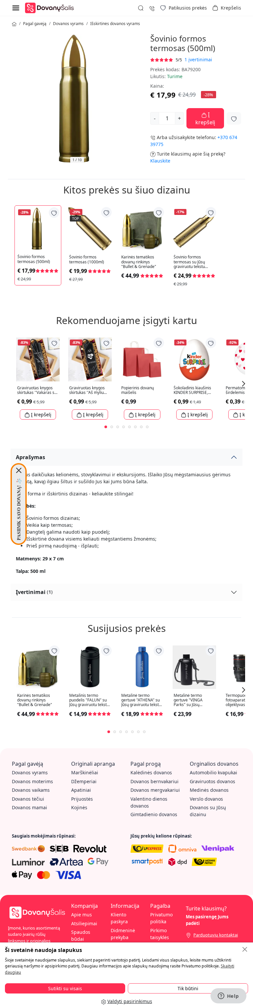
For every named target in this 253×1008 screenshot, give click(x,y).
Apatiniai (81, 790)
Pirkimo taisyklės (159, 933)
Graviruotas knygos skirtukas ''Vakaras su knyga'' (37, 390)
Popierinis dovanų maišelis (137, 390)
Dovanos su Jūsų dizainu (208, 810)
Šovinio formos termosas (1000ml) (86, 259)
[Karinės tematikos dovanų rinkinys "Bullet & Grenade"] (142, 228)
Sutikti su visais (65, 988)
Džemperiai (84, 781)
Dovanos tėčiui (28, 799)
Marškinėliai (84, 772)
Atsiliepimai (84, 923)
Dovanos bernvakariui (154, 781)
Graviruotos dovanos (212, 781)
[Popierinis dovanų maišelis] (142, 359)
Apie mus (81, 914)
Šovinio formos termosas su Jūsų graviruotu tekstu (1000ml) (189, 262)
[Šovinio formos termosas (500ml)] (38, 229)
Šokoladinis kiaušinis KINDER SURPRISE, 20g (192, 390)
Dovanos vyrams (68, 23)
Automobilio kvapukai (213, 772)
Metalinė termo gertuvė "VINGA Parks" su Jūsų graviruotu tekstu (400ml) (189, 700)
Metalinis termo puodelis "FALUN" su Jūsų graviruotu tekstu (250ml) (89, 700)
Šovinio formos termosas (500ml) (33, 259)
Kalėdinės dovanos (151, 772)
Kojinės (79, 807)
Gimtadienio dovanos (153, 814)
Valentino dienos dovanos (148, 802)
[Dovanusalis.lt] (51, 7)
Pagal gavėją (34, 23)
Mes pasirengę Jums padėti (207, 920)
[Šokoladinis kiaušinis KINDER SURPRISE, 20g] (194, 359)
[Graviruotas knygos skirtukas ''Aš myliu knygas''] (90, 359)
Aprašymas (30, 457)
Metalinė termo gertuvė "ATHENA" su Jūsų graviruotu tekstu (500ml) (141, 700)
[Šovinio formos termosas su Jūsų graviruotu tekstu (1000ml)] (194, 228)
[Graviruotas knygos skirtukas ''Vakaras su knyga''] (37, 359)
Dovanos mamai (29, 807)
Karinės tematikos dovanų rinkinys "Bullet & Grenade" (138, 262)
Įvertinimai (34, 592)
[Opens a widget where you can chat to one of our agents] (228, 996)
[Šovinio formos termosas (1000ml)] (90, 228)
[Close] (18, 470)
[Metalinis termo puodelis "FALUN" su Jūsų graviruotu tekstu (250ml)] (90, 667)
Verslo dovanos (206, 799)
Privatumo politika (161, 918)
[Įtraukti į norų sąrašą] (234, 118)
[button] (226, 8)
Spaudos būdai (80, 935)
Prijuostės (82, 799)
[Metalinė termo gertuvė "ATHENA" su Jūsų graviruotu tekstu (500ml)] (142, 667)
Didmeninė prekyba (123, 933)
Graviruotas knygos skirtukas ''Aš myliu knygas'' (87, 390)
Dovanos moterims (32, 781)
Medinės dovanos (209, 790)
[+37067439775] (152, 7)
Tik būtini (188, 988)
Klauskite (160, 161)
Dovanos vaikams (31, 790)
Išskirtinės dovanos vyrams (115, 23)
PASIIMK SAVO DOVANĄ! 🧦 (18, 509)
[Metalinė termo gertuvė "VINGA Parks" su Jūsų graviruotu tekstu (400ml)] (194, 667)
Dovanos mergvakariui (155, 790)
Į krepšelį (205, 118)
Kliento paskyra (119, 918)
